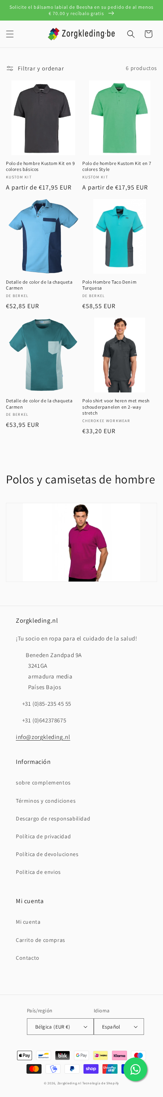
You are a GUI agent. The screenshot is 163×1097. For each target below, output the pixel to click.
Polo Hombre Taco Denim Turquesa (109, 285)
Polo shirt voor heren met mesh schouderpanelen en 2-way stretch (116, 407)
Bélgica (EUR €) (52, 1026)
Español (111, 1026)
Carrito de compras (40, 940)
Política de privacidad (43, 836)
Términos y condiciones (46, 800)
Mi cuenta (28, 921)
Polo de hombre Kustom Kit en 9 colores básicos (40, 166)
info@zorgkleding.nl (43, 737)
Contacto (28, 957)
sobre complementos (43, 782)
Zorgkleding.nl (69, 1083)
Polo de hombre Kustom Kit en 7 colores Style (117, 166)
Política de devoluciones (47, 854)
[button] (10, 34)
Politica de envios (38, 871)
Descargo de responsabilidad (53, 818)
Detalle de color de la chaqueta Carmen (39, 285)
